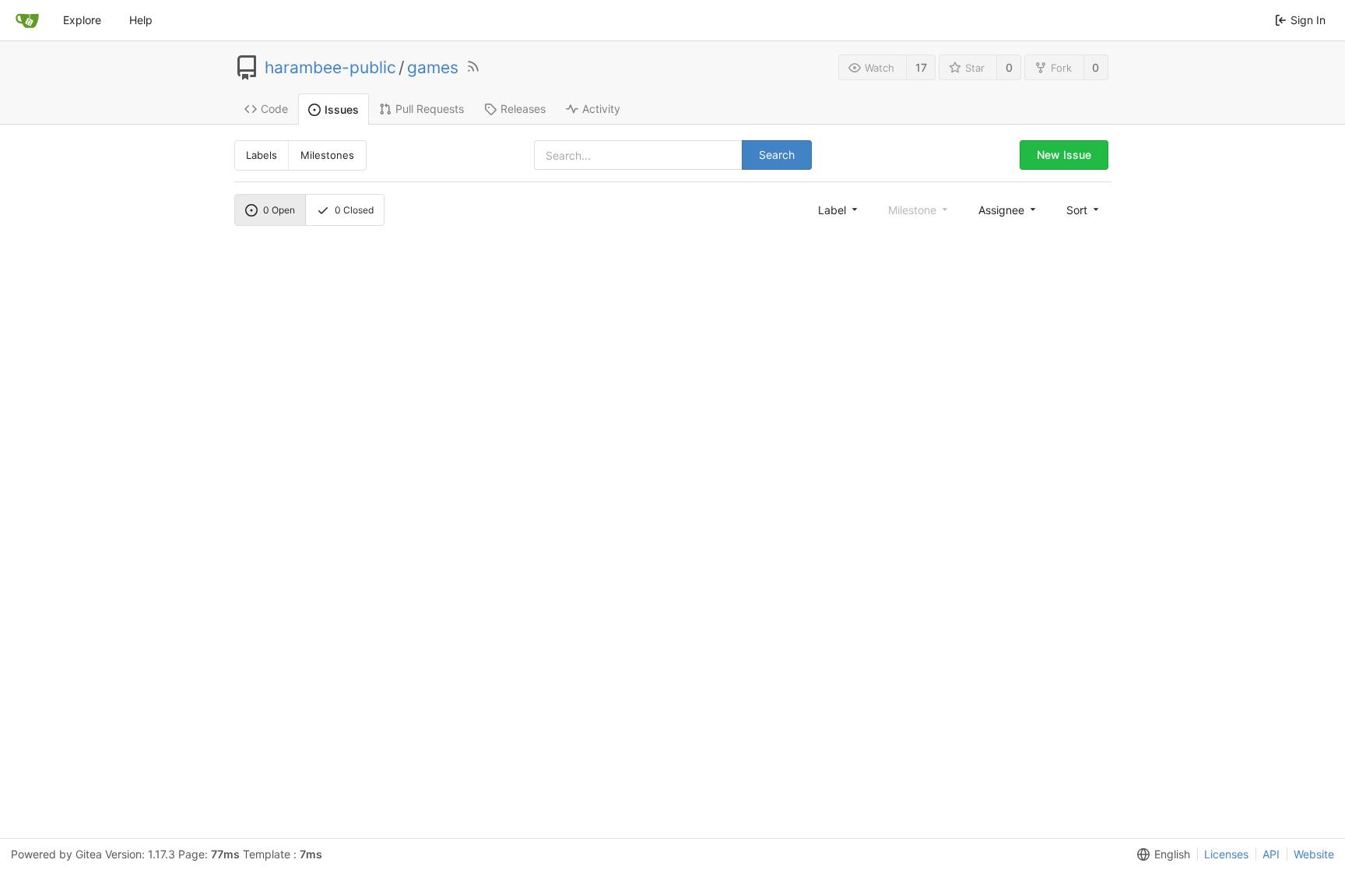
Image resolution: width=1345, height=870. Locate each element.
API (1271, 854)
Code (274, 108)
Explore (82, 19)
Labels (261, 155)
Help (141, 19)
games (432, 68)
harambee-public (330, 68)
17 (921, 67)
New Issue (1064, 154)
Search (777, 154)
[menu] (839, 209)
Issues (342, 109)
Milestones (327, 155)
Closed (354, 210)
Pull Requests (429, 108)
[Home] (27, 20)
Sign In (1308, 19)
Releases (523, 108)
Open (279, 210)
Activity (601, 108)
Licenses (1226, 854)
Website (1314, 854)
